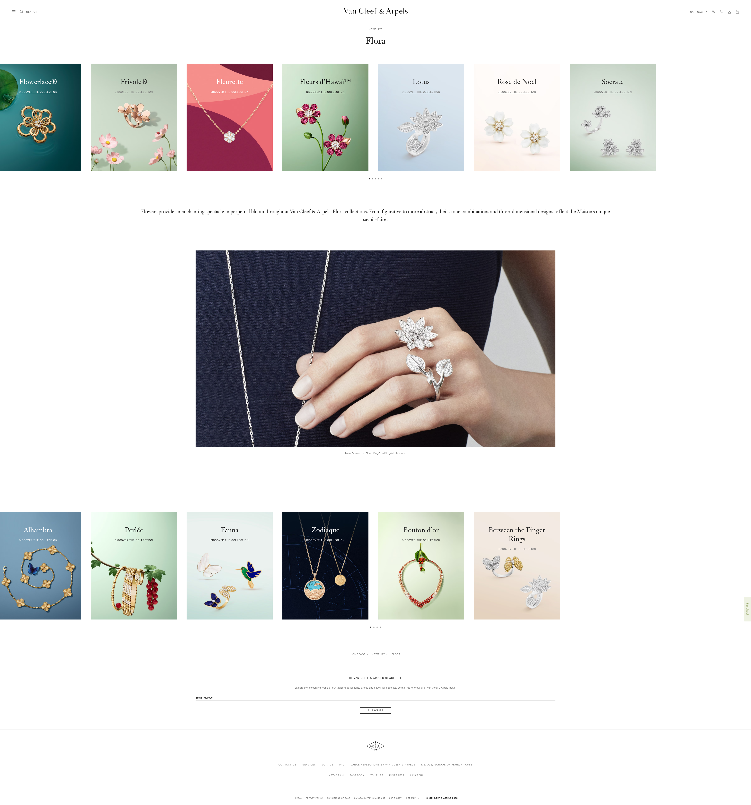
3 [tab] (375, 178)
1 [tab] (369, 178)
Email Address (204, 698)
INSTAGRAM (336, 775)
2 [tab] (372, 178)
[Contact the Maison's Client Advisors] (722, 12)
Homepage (358, 654)
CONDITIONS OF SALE (338, 798)
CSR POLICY (395, 798)
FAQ (342, 764)
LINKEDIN (416, 775)
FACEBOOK (357, 775)
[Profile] (729, 12)
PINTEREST (397, 775)
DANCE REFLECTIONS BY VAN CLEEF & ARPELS (382, 764)
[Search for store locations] (714, 12)
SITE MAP (411, 798)
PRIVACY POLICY (314, 798)
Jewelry (375, 29)
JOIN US (327, 764)
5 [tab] (381, 178)
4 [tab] (378, 178)
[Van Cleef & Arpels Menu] (14, 12)
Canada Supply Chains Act (369, 798)
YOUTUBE (376, 775)
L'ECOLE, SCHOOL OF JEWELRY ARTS (447, 764)
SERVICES (309, 764)
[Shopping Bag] (737, 12)
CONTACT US (287, 764)
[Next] (721, 120)
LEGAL (298, 798)
